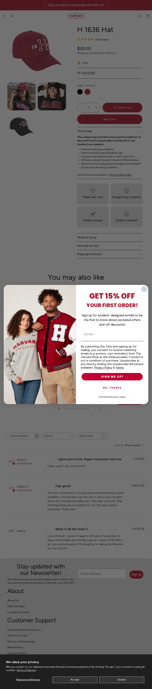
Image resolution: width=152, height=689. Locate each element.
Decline (122, 679)
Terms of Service (26, 670)
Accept (75, 679)
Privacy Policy (103, 367)
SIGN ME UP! (112, 376)
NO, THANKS (112, 387)
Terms (120, 367)
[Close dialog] (144, 289)
